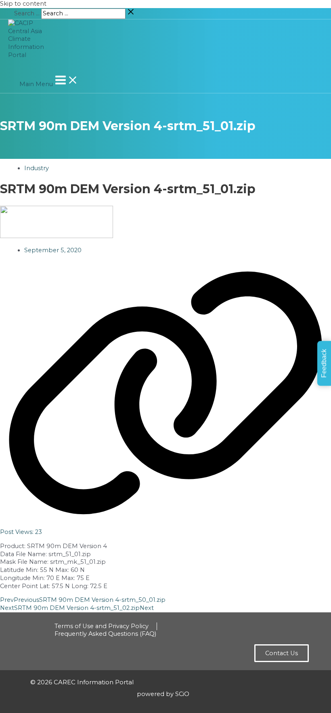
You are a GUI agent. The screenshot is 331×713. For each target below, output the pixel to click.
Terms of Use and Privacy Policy (101, 626)
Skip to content (23, 3)
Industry (36, 168)
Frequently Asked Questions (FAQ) (105, 633)
